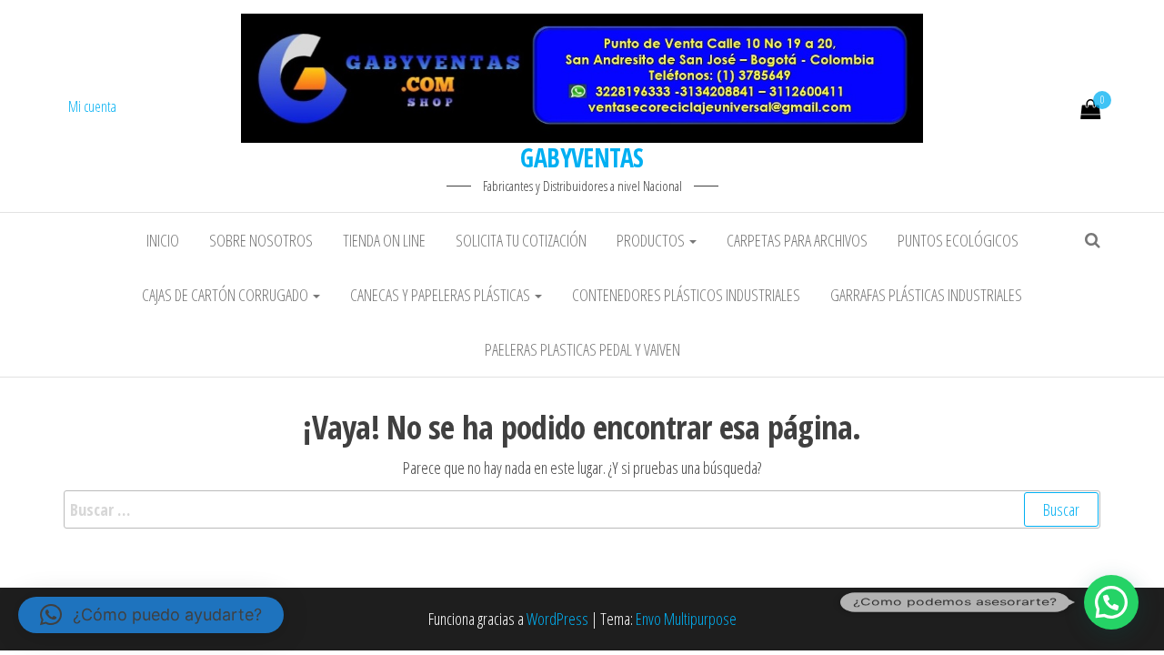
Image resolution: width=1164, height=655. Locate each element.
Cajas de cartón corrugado (226, 295)
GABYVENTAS (581, 157)
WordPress (557, 619)
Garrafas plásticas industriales (926, 295)
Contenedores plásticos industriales (686, 295)
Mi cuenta (92, 106)
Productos (652, 240)
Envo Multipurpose (686, 619)
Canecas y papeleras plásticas (441, 295)
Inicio (162, 240)
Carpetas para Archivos (797, 240)
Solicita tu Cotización (521, 240)
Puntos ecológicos (958, 240)
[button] (1111, 602)
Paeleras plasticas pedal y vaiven (582, 349)
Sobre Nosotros (261, 240)
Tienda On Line (384, 240)
